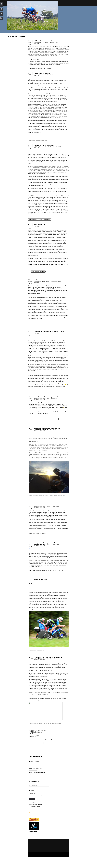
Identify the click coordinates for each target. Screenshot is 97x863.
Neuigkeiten (45, 11)
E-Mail (30, 44)
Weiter (46, 745)
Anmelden (32, 799)
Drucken (29, 44)
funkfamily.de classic (43, 23)
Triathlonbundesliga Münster (36, 732)
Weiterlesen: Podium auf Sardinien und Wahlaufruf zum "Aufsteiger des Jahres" (47, 495)
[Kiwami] (31, 821)
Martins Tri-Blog (44, 14)
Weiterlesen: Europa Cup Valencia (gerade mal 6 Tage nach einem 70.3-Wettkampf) (46, 570)
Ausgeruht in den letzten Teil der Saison (38, 730)
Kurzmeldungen (44, 16)
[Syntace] (34, 831)
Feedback (46, 18)
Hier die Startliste (65, 51)
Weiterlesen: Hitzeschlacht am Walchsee (37, 140)
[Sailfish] (34, 829)
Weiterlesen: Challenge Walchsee (36, 650)
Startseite (46, 9)
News (40, 42)
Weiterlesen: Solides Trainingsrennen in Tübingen (39, 68)
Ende (51, 745)
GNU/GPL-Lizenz (43, 846)
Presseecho (45, 8)
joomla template (55, 855)
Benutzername (33, 785)
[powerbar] (34, 820)
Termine (46, 21)
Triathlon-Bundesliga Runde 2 (36, 733)
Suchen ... (31, 761)
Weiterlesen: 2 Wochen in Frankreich (37, 533)
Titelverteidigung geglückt (35, 735)
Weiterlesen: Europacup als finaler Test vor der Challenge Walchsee (45, 723)
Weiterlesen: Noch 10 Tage (34, 322)
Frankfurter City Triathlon (35, 731)
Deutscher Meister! (34, 736)
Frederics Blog (44, 13)
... (52, 743)
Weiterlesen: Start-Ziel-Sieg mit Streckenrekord (39, 219)
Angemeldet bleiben (35, 796)
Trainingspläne (44, 19)
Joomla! (30, 846)
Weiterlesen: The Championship (38, 271)
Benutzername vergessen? (36, 804)
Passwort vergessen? (35, 806)
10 (64, 743)
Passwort (31, 790)
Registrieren (33, 802)
